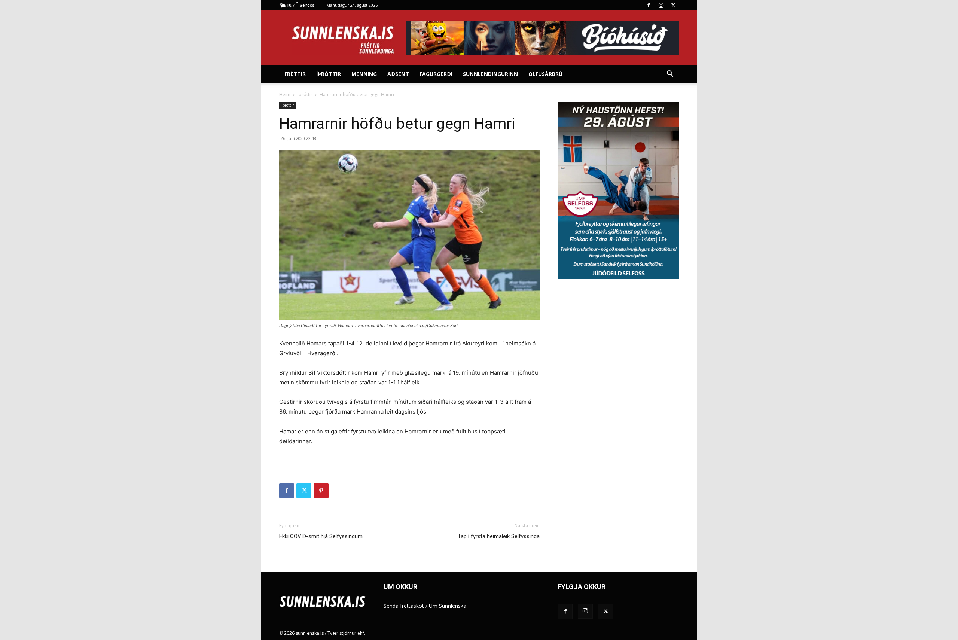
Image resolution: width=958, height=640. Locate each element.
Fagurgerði (435, 73)
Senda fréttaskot (404, 605)
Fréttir (295, 73)
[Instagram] (660, 5)
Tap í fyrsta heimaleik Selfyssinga (499, 536)
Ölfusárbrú (545, 73)
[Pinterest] (321, 490)
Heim (284, 94)
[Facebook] (648, 5)
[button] (670, 74)
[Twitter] (673, 5)
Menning (364, 73)
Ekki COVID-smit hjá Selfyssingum (321, 536)
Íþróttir (328, 73)
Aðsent (398, 73)
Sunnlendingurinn (490, 73)
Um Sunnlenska (447, 605)
